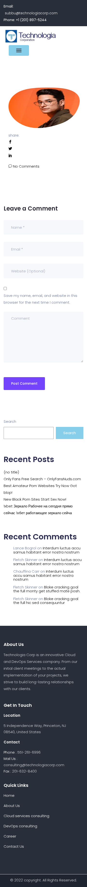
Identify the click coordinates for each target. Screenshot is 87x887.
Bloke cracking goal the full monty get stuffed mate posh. (46, 589)
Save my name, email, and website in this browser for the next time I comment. (40, 299)
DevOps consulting (20, 826)
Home (9, 795)
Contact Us (14, 846)
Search (10, 421)
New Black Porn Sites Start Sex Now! (35, 499)
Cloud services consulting (26, 815)
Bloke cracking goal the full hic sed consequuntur (45, 600)
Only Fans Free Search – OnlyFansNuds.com (42, 478)
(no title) (11, 472)
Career (10, 836)
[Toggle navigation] (19, 50)
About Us (12, 805)
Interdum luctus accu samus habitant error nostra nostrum (46, 550)
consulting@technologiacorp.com (34, 764)
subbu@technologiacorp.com (31, 13)
